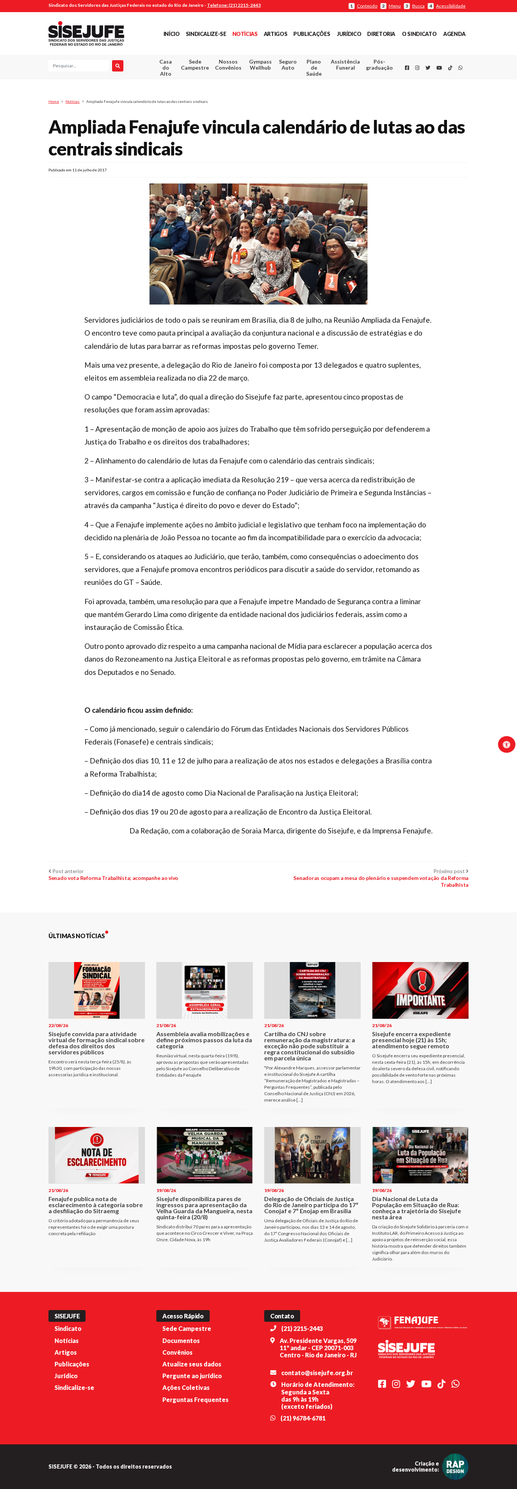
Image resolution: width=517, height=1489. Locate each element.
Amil (333, 83)
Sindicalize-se (206, 34)
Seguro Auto (288, 64)
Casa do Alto (165, 67)
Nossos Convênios (228, 64)
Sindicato (68, 1328)
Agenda (454, 34)
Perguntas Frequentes (195, 1399)
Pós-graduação (379, 64)
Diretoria (381, 34)
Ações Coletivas (186, 1387)
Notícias (245, 34)
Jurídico (349, 34)
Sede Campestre (195, 64)
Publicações (311, 34)
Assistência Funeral (345, 64)
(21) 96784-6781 (302, 1418)
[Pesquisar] (117, 65)
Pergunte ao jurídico (192, 1375)
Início (172, 34)
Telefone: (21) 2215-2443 (234, 5)
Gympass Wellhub (260, 64)
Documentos (181, 1340)
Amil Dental (334, 92)
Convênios (177, 1352)
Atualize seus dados (191, 1364)
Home (53, 101)
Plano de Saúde (314, 67)
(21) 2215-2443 (302, 1328)
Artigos (275, 34)
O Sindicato (419, 34)
